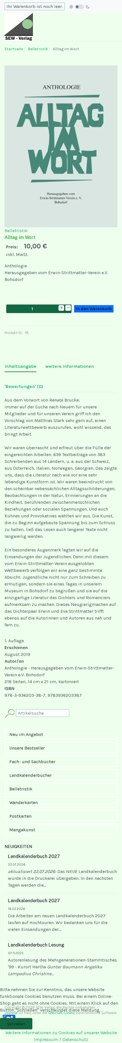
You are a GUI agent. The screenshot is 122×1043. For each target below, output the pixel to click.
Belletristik (16, 230)
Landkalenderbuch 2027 (34, 856)
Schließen (16, 1023)
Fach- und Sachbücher (32, 761)
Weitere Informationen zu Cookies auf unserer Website (61, 1032)
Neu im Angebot (26, 734)
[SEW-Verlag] (19, 26)
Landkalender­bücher (30, 775)
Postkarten (20, 816)
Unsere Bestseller (27, 748)
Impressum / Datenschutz (61, 1039)
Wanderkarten (23, 802)
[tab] (20, 366)
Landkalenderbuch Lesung (36, 945)
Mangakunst (22, 829)
